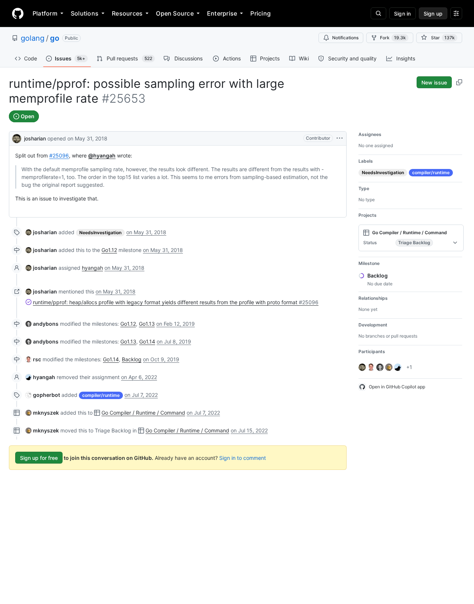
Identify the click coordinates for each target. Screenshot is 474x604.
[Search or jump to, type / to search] (378, 13)
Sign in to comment (242, 458)
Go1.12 (109, 250)
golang (32, 38)
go (54, 38)
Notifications (345, 37)
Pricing (260, 13)
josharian (35, 138)
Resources (127, 13)
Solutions (85, 13)
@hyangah (102, 155)
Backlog (131, 359)
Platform (45, 13)
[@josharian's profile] (16, 138)
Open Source (175, 13)
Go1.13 (147, 324)
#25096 (59, 155)
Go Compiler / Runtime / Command (143, 412)
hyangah (92, 268)
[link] (41, 232)
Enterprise (222, 13)
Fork (393, 37)
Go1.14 (147, 341)
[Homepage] (18, 13)
